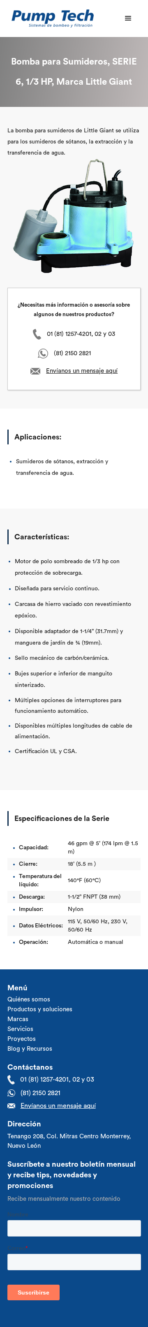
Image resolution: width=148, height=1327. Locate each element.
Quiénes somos (28, 999)
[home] (50, 18)
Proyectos (21, 1039)
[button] (128, 18)
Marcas (17, 1019)
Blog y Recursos (29, 1049)
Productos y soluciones (39, 1009)
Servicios (20, 1029)
